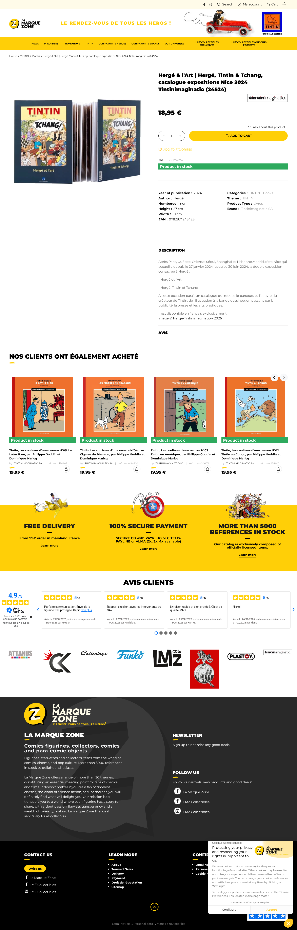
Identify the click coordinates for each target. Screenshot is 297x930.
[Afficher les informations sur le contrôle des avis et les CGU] (31, 616)
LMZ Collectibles (196, 802)
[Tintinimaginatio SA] (267, 98)
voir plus (86, 610)
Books (36, 56)
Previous (274, 377)
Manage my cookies (171, 924)
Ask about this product (269, 127)
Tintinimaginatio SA (257, 209)
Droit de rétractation (127, 882)
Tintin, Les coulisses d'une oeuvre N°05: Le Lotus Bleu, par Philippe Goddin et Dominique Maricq (40, 454)
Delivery (118, 873)
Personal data (206, 869)
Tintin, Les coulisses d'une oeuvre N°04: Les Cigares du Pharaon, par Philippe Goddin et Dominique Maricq (112, 454)
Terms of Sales (122, 869)
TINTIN (24, 56)
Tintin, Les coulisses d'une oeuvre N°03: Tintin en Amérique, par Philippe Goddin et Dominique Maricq (183, 454)
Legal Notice (205, 865)
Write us (35, 869)
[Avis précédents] (38, 610)
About (116, 865)
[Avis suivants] (294, 610)
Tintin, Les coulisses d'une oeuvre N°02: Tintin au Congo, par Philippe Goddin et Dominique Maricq (251, 454)
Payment (118, 878)
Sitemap (118, 887)
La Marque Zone (196, 792)
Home (13, 56)
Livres (258, 203)
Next (284, 377)
